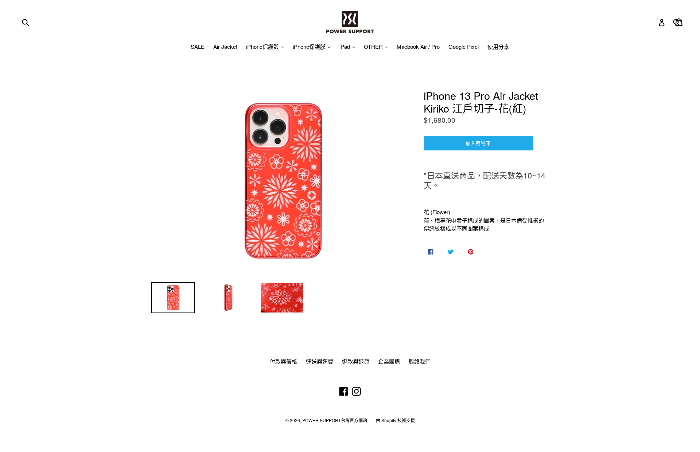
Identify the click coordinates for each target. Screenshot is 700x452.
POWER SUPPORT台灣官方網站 (334, 420)
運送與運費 (319, 361)
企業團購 (389, 361)
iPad (345, 46)
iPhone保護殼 (263, 46)
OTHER (374, 46)
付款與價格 (283, 361)
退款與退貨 (355, 361)
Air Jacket (225, 46)
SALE (198, 46)
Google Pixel (463, 46)
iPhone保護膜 (310, 46)
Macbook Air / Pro (418, 46)
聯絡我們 (420, 361)
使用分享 (498, 46)
